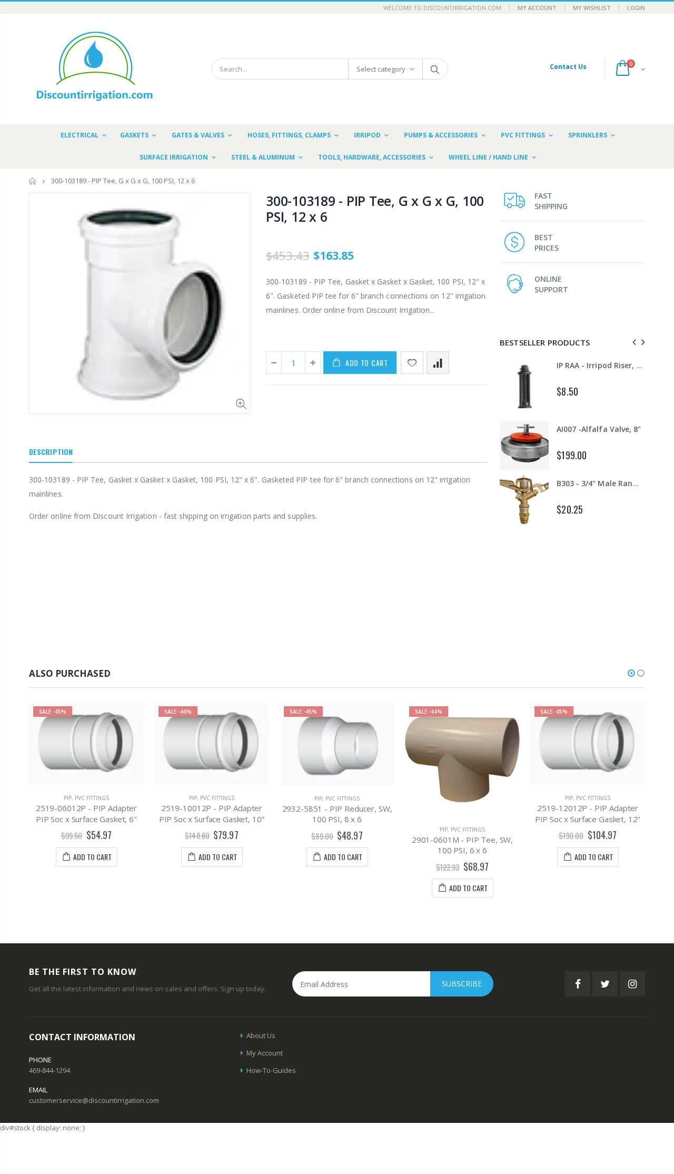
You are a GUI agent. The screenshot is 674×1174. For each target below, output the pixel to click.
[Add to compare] (438, 362)
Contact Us (568, 66)
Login (636, 8)
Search (435, 69)
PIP (68, 798)
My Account (537, 8)
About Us (260, 1035)
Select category (380, 69)
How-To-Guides (271, 1070)
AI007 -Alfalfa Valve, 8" (598, 429)
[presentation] (632, 342)
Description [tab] (51, 451)
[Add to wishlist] (412, 362)
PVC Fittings (92, 798)
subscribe (462, 984)
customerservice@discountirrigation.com (94, 1100)
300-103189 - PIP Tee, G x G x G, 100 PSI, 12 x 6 (375, 208)
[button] (631, 673)
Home (33, 180)
